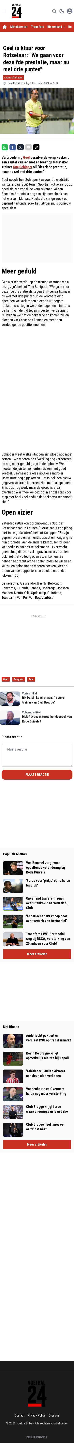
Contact (19, 1415)
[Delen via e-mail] (28, 147)
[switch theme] (62, 11)
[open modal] (69, 11)
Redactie (17, 83)
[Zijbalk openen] (4, 11)
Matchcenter (19, 27)
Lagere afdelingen (13, 77)
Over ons (54, 1415)
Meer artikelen (37, 954)
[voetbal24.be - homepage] (16, 11)
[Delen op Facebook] (12, 147)
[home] (4, 27)
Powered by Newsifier (37, 1437)
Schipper (25, 167)
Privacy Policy (36, 1415)
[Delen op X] (20, 147)
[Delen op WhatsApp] (5, 147)
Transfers (37, 27)
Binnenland (54, 27)
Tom (16, 167)
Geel (26, 157)
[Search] (54, 11)
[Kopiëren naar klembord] (36, 147)
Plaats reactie (37, 774)
